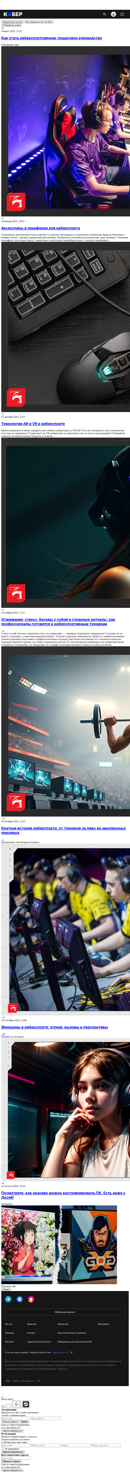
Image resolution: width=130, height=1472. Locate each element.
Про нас (9, 1324)
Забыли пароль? (10, 1422)
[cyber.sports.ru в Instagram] (32, 1300)
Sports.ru (12, 1361)
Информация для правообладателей (75, 1342)
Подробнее (62, 1369)
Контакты (9, 1342)
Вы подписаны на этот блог (39, 22)
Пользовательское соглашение (72, 1333)
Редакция (9, 1333)
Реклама (31, 1333)
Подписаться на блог (13, 22)
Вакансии (31, 1324)
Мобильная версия (65, 1312)
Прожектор (63, 1324)
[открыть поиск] (104, 14)
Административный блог (39, 1342)
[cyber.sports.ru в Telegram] (9, 1300)
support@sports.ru (60, 1352)
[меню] (122, 14)
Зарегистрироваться (12, 1431)
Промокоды (103, 1324)
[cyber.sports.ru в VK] (20, 1300)
